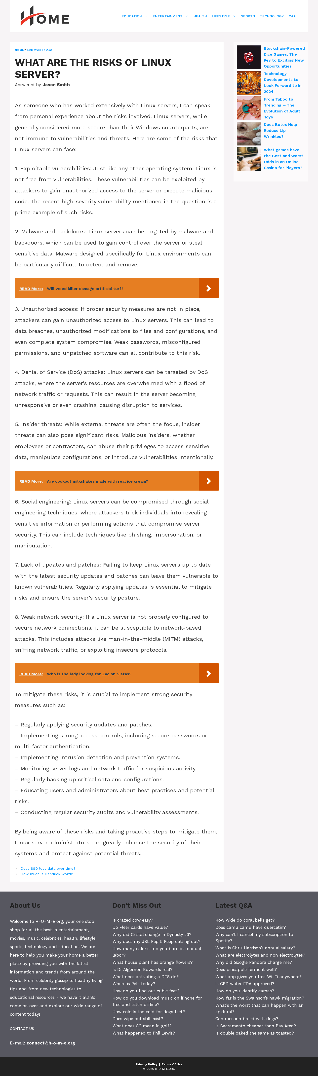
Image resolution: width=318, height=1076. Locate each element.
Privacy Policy (147, 1064)
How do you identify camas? (244, 990)
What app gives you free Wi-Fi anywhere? (258, 976)
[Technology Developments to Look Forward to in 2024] (249, 83)
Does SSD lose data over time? (48, 868)
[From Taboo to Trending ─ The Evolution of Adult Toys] (249, 109)
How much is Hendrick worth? (47, 874)
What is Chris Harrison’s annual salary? (255, 947)
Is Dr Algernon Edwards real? (142, 969)
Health (200, 16)
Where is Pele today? (134, 983)
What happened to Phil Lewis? (144, 1033)
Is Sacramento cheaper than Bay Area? (255, 1025)
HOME (19, 49)
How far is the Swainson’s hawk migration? (259, 998)
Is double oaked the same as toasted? (254, 1033)
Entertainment (168, 16)
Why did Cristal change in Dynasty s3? (152, 934)
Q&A (292, 16)
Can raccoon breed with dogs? (246, 1018)
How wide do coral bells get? (245, 920)
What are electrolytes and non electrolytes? (260, 955)
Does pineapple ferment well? (246, 969)
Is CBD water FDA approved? (244, 983)
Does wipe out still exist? (138, 1018)
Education (132, 16)
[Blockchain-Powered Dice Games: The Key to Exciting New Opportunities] (249, 58)
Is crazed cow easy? (133, 920)
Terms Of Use (172, 1064)
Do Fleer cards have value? (140, 927)
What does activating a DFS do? (146, 976)
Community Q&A (39, 49)
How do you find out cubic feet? (146, 990)
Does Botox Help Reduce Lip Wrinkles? (280, 130)
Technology (272, 16)
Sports (248, 16)
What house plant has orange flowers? (153, 962)
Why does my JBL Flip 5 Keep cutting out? (156, 941)
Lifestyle (221, 16)
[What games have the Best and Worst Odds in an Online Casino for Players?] (249, 159)
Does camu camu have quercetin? (250, 927)
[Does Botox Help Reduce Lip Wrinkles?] (249, 134)
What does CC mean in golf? (142, 1025)
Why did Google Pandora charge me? (253, 962)
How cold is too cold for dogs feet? (149, 1011)
